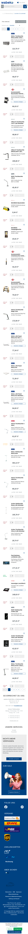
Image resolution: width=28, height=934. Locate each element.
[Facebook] (5, 806)
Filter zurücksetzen (21, 21)
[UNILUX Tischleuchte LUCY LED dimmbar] (6, 129)
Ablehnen (10, 929)
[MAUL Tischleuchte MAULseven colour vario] (6, 672)
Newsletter (14, 732)
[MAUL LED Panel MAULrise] (6, 373)
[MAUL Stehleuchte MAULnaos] (6, 458)
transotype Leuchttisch (18, 583)
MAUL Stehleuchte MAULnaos (17, 452)
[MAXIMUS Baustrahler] (6, 209)
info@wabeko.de (14, 720)
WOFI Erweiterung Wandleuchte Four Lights (16, 65)
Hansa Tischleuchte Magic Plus (17, 310)
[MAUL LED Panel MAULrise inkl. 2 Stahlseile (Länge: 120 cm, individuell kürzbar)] (6, 344)
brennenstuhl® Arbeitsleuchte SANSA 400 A (18, 255)
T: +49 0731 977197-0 (14, 716)
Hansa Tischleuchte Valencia (17, 478)
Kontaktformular (18, 705)
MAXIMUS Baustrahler (18, 203)
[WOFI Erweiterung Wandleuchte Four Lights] (6, 71)
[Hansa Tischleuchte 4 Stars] (6, 431)
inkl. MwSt (22, 2)
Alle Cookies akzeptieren (14, 932)
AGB (14, 892)
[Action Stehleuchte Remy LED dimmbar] (6, 510)
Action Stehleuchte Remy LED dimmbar (17, 504)
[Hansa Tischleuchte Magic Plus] (6, 316)
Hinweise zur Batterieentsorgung (13, 896)
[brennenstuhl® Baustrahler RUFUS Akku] (6, 100)
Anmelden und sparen (14, 758)
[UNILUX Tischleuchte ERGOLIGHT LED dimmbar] (6, 156)
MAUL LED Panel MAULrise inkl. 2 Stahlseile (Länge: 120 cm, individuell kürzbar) (18, 337)
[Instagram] (22, 806)
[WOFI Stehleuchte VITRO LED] (6, 616)
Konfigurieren (18, 929)
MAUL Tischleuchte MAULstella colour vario (17, 37)
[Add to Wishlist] (24, 33)
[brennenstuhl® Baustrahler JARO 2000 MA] (6, 289)
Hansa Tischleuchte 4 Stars (17, 424)
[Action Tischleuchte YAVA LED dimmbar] (6, 643)
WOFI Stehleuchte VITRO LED (16, 610)
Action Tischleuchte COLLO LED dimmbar (17, 530)
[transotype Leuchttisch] (6, 590)
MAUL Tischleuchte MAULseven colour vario (17, 664)
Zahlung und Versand (14, 898)
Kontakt (14, 730)
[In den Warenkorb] (19, 56)
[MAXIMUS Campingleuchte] (6, 234)
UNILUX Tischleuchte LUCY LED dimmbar (17, 122)
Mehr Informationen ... (14, 926)
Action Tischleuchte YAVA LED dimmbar (17, 636)
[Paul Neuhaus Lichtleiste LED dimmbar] (6, 563)
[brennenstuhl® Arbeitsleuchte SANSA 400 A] (6, 261)
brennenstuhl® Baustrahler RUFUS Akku (17, 93)
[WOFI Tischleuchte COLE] (6, 183)
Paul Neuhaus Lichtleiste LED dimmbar (15, 556)
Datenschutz (8, 892)
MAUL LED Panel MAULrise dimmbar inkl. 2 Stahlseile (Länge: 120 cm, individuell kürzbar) (17, 394)
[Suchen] (2, 6)
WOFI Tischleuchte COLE (17, 177)
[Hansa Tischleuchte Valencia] (6, 484)
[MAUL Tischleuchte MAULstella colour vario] (6, 43)
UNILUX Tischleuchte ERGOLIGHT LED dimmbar (17, 150)
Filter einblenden (6, 21)
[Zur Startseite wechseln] (7, 2)
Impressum (18, 892)
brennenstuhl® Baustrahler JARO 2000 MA (18, 283)
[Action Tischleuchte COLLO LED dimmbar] (6, 536)
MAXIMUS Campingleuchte (16, 228)
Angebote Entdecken (14, 792)
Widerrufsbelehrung (13, 894)
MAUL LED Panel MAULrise (16, 366)
